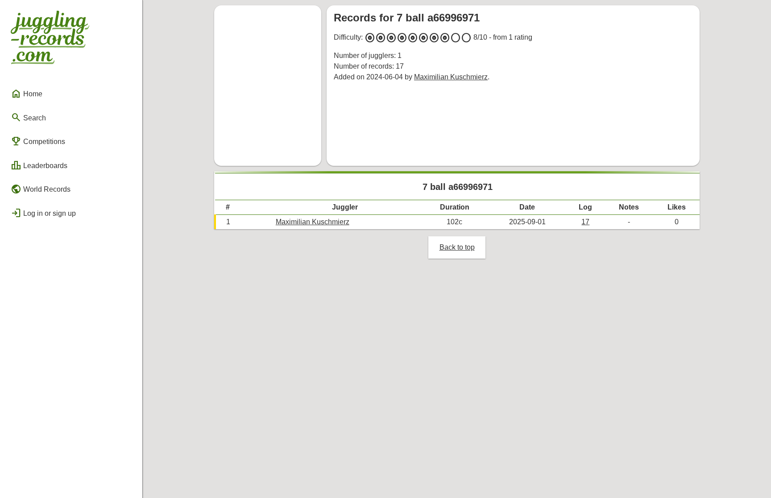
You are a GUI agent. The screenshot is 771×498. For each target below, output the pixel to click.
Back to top (457, 247)
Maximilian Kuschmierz (451, 77)
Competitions (38, 141)
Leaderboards (39, 165)
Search (28, 117)
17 (585, 222)
